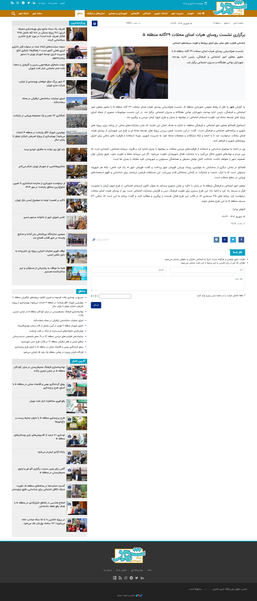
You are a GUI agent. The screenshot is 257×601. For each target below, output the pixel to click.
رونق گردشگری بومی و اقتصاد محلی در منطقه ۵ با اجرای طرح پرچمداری (49, 347)
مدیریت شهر (177, 13)
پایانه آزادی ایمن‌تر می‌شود (51, 452)
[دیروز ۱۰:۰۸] (76, 121)
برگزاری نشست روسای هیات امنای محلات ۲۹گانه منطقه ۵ (194, 34)
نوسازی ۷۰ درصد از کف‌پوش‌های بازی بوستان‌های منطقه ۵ (39, 437)
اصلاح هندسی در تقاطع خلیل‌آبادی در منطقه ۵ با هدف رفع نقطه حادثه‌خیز (39, 505)
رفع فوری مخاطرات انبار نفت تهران (47, 401)
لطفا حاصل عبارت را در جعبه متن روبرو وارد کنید (221, 295)
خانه (199, 13)
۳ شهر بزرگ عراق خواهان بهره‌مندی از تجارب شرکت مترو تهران (42, 84)
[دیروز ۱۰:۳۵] (76, 205)
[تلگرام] (131, 578)
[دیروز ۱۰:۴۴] (76, 256)
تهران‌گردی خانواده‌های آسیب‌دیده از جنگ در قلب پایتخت (56, 331)
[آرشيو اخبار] (114, 578)
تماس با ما (52, 3)
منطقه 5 (216, 23)
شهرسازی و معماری (118, 13)
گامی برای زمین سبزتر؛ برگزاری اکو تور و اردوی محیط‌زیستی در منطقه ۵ (41, 471)
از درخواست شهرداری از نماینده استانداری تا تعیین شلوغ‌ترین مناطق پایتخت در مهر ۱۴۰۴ (39, 185)
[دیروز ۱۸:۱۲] (76, 239)
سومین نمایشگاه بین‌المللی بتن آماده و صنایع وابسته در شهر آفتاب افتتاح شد (41, 236)
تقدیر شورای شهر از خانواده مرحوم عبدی (44, 217)
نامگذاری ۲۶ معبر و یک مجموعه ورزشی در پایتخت (39, 116)
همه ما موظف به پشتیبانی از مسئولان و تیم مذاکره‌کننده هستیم (42, 270)
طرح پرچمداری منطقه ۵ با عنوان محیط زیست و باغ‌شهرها (40, 420)
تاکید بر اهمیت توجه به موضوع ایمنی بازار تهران (40, 200)
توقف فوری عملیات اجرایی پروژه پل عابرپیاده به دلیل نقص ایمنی (40, 253)
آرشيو (62, 3)
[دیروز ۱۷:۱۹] (76, 138)
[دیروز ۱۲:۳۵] (76, 273)
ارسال (96, 305)
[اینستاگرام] (125, 578)
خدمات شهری (161, 13)
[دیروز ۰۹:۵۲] (76, 222)
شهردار (190, 13)
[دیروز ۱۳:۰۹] (76, 104)
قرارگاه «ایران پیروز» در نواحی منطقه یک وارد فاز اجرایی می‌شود (53, 352)
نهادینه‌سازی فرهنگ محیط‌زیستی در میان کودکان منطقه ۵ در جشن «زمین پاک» (48, 313)
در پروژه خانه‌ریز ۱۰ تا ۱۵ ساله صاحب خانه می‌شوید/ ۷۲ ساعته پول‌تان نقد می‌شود (43, 522)
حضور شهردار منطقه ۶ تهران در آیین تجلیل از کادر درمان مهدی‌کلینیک (50, 326)
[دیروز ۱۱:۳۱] (76, 155)
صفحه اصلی (238, 23)
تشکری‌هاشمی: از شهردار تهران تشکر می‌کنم (42, 167)
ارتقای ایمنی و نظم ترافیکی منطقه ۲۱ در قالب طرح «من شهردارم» (52, 342)
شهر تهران (207, 589)
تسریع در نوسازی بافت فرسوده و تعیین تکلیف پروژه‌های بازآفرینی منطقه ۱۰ (47, 297)
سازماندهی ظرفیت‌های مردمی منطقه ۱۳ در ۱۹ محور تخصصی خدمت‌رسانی (48, 336)
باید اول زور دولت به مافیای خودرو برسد (44, 149)
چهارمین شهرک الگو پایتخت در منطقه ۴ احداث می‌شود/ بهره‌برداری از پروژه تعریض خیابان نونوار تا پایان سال (39, 136)
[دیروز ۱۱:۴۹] (76, 34)
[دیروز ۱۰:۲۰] (76, 52)
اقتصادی (135, 13)
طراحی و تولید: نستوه (126, 595)
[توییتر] (136, 578)
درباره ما (42, 3)
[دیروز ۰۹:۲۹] (76, 87)
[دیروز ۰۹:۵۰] (76, 188)
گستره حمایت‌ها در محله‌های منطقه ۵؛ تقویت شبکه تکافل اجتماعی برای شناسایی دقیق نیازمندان (38, 488)
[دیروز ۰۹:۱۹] (76, 70)
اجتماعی (147, 13)
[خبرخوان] (120, 578)
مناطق (80, 13)
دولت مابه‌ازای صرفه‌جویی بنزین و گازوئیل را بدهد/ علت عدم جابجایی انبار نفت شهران (39, 67)
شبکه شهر (24, 13)
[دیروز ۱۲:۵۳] (76, 172)
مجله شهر (37, 13)
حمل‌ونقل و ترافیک (96, 13)
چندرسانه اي (137, 570)
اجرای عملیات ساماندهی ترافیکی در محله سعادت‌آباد (43, 100)
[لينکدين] (142, 578)
